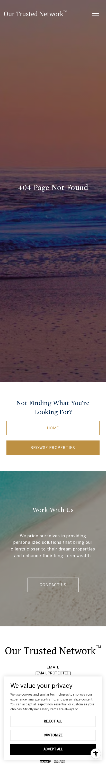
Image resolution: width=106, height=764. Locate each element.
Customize (53, 735)
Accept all (53, 749)
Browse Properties (53, 448)
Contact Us (53, 585)
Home (53, 428)
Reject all (53, 721)
